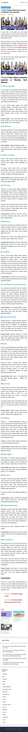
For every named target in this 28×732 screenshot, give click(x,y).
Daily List (3, 14)
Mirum (5, 344)
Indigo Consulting (8, 155)
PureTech (6, 384)
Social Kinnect (8, 540)
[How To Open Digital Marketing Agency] (6, 627)
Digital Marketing (6, 7)
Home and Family (7, 704)
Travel (4, 722)
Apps (4, 671)
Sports (4, 714)
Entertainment (6, 694)
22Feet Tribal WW (8, 86)
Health (4, 702)
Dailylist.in (11, 729)
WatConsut (6, 221)
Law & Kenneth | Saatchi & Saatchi (14, 284)
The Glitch (6, 252)
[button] (23, 2)
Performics (6, 185)
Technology (5, 717)
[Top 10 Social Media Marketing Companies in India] (6, 614)
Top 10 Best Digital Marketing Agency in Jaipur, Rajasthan (17, 619)
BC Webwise (7, 126)
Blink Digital (7, 454)
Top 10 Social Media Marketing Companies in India (6, 619)
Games (4, 699)
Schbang (6, 418)
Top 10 (4, 719)
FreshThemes (19, 729)
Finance (4, 697)
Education (5, 691)
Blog (4, 676)
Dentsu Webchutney (10, 505)
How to (4, 707)
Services (5, 712)
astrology (5, 674)
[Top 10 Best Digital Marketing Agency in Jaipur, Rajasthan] (18, 614)
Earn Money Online (7, 689)
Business (5, 679)
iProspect (6, 475)
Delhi (4, 684)
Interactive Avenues (9, 317)
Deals (4, 681)
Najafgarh (5, 709)
